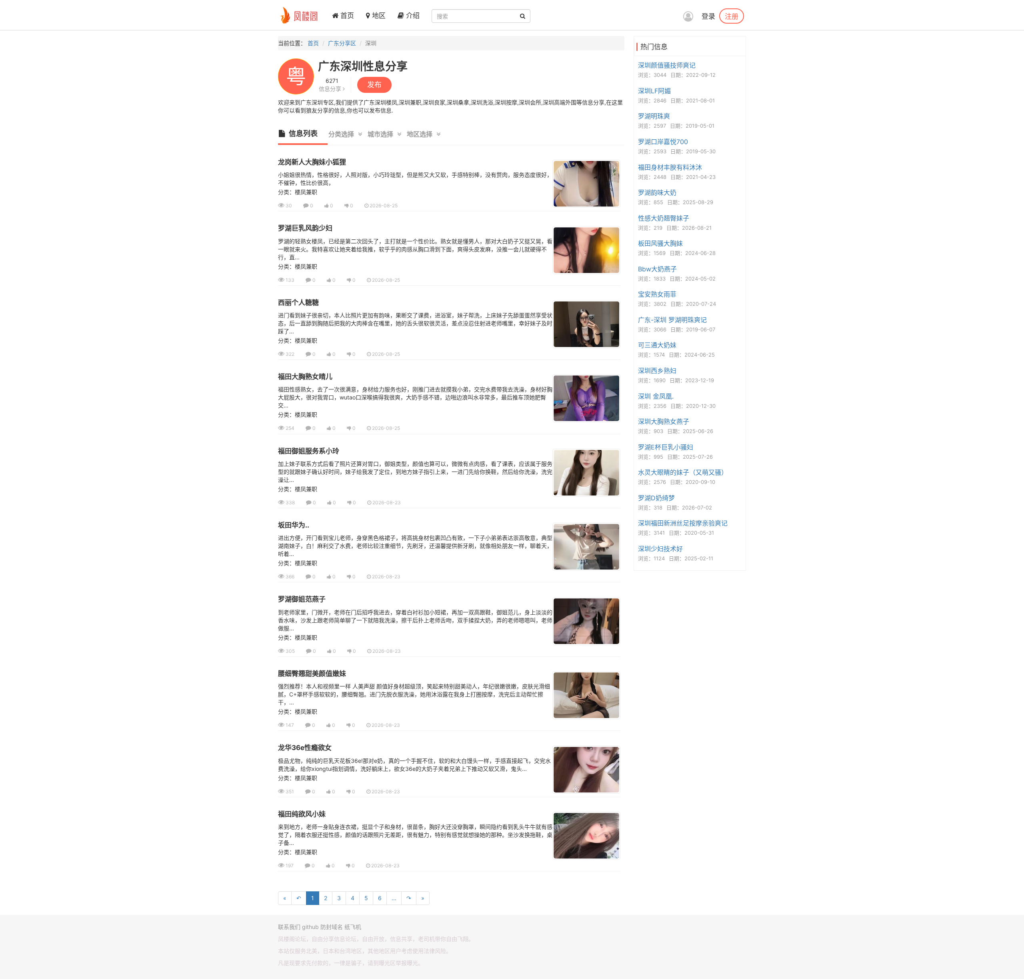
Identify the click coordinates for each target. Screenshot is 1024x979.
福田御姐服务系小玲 (308, 451)
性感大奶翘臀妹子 (663, 218)
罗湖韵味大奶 (657, 193)
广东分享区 (342, 43)
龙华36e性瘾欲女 (305, 748)
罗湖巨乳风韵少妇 (305, 228)
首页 (346, 16)
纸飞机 (352, 926)
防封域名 (331, 926)
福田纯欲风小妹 (302, 814)
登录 (708, 16)
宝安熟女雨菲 (657, 294)
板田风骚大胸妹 (660, 243)
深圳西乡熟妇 (657, 371)
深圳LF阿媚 (654, 91)
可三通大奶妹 (657, 345)
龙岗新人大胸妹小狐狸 (312, 162)
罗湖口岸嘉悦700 (663, 142)
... (394, 898)
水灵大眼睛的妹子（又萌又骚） (683, 472)
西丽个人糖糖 (298, 303)
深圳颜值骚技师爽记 (667, 65)
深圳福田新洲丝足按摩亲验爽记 (683, 523)
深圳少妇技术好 (660, 549)
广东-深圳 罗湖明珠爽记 (672, 320)
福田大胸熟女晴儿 (305, 377)
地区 (378, 16)
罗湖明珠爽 (654, 116)
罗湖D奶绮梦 (656, 498)
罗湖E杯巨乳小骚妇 (665, 447)
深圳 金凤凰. (656, 396)
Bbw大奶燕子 (657, 269)
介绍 (412, 16)
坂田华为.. (293, 525)
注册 (731, 16)
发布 (374, 84)
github (310, 926)
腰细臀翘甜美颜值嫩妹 (312, 674)
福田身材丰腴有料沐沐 (670, 167)
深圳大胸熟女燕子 (663, 421)
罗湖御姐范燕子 (302, 599)
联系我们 (289, 926)
